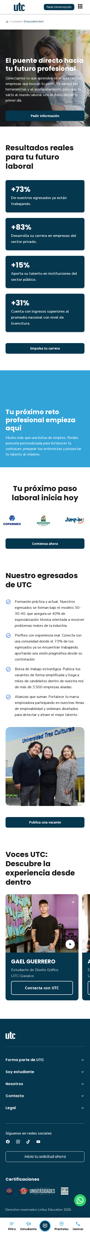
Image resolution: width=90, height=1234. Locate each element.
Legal (11, 1107)
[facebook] (8, 1141)
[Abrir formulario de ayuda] (45, 1225)
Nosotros (14, 1083)
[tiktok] (28, 1141)
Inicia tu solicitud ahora (45, 1156)
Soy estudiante (20, 1071)
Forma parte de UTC (25, 1059)
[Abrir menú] (80, 7)
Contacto (15, 1095)
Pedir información (59, 7)
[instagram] (18, 1141)
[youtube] (38, 1141)
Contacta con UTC (42, 987)
